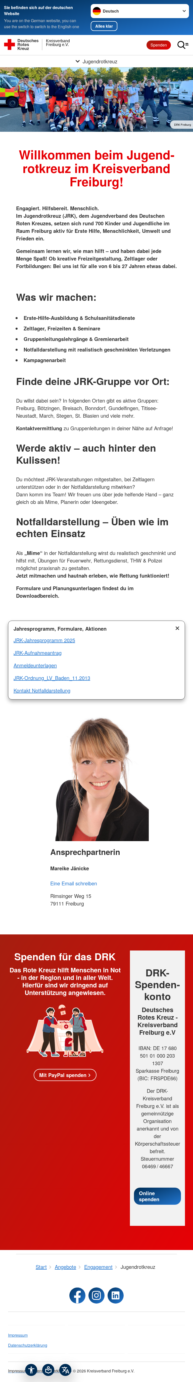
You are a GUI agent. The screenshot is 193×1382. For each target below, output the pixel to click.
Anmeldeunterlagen (35, 665)
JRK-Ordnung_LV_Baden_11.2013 (52, 677)
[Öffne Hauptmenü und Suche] (183, 45)
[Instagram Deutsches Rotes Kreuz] (96, 1295)
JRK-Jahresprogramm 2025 (44, 640)
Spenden (159, 45)
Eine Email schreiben (73, 883)
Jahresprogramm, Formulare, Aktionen (60, 628)
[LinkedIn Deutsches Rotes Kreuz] (116, 1295)
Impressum (18, 1335)
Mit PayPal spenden (62, 1074)
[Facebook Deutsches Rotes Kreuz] (77, 1295)
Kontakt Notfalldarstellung (42, 690)
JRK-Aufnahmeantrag (38, 652)
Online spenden (149, 1196)
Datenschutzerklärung (27, 1345)
